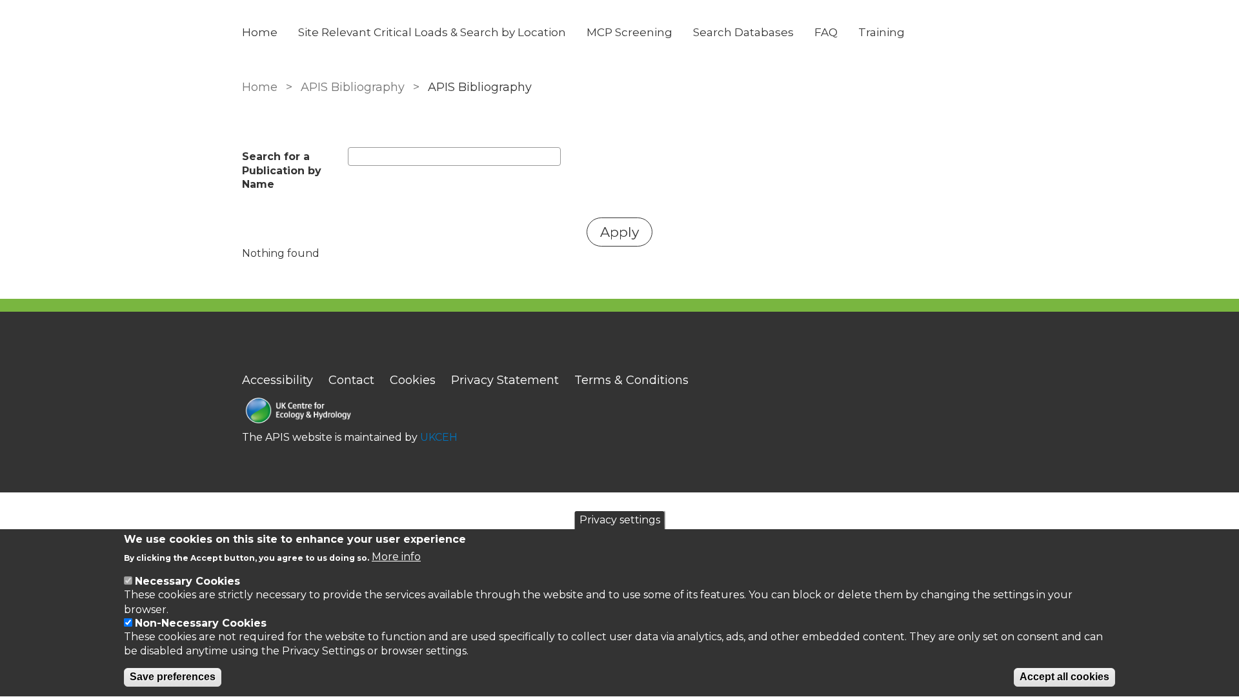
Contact (351, 380)
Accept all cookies (1064, 677)
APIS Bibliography (353, 87)
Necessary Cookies (187, 581)
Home (259, 32)
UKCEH (439, 437)
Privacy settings (619, 520)
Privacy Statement (505, 380)
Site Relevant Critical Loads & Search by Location (432, 32)
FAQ (826, 32)
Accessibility (277, 380)
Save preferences (173, 677)
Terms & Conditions (631, 380)
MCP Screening (629, 32)
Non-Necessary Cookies (201, 623)
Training (881, 32)
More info (396, 557)
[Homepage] (350, 412)
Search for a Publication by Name (281, 170)
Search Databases (743, 32)
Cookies (413, 380)
